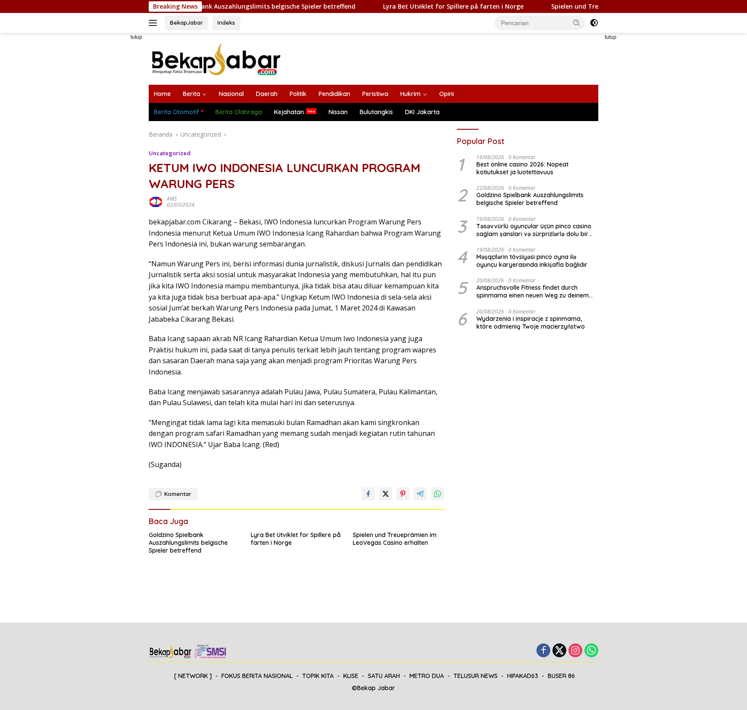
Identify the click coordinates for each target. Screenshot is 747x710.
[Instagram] (575, 651)
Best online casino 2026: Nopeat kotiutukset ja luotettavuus (522, 168)
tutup (136, 37)
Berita (191, 94)
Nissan (338, 112)
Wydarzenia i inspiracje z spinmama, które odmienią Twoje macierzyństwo (530, 322)
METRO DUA (426, 676)
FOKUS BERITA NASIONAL (257, 676)
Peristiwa (375, 94)
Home (162, 94)
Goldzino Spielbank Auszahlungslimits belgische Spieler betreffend (237, 6)
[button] (576, 22)
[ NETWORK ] (193, 676)
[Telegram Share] (420, 493)
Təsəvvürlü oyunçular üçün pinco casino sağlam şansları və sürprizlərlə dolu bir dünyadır (533, 230)
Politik (298, 94)
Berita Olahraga (238, 112)
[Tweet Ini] (385, 493)
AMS (172, 198)
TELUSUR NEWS (475, 676)
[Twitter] (559, 651)
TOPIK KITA (318, 676)
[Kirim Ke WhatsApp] (437, 493)
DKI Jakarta (422, 112)
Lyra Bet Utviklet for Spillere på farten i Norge (436, 6)
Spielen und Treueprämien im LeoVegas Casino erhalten (395, 539)
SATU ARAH (384, 676)
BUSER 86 (561, 676)
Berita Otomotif (176, 112)
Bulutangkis (376, 112)
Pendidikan (334, 94)
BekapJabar (186, 22)
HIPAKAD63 (522, 676)
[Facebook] (543, 651)
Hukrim (410, 94)
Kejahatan (289, 112)
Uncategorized (170, 153)
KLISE (350, 676)
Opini (446, 94)
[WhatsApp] (591, 651)
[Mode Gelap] (594, 23)
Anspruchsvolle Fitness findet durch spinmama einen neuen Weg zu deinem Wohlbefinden (532, 291)
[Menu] (154, 23)
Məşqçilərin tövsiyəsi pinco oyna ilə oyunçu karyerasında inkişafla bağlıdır (531, 261)
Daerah (267, 94)
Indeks (226, 22)
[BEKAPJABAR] (216, 58)
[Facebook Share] (368, 493)
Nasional (231, 94)
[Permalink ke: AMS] (156, 201)
